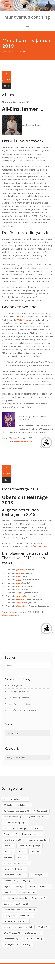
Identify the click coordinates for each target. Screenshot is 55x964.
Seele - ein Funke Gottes (16, 904)
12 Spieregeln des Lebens (16, 811)
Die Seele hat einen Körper (17, 828)
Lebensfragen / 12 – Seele (19, 704)
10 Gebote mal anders (15, 799)
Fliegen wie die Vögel (37, 840)
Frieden (8, 845)
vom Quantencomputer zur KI (18, 927)
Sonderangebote (15, 685)
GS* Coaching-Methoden (18, 698)
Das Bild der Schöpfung (15, 822)
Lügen (27, 880)
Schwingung (38, 898)
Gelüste (8, 851)
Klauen (22, 857)
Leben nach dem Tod (14, 875)
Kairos (34, 851)
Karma (8, 857)
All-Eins (8, 94)
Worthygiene (11, 944)
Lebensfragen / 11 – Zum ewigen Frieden (25, 710)
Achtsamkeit (41, 811)
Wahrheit (43, 927)
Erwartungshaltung (31, 834)
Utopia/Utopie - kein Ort (16, 921)
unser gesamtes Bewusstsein (18, 915)
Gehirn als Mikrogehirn (29, 845)
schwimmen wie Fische (15, 898)
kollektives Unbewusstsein (16, 863)
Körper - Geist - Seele (14, 869)
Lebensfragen (38, 875)
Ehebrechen (10, 834)
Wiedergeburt (34, 938)
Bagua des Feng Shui (36, 816)
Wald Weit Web (12, 933)
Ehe (38, 828)
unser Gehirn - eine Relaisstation (19, 909)
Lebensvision (11, 880)
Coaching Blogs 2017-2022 (19, 691)
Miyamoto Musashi (13, 886)
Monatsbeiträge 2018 (20, 489)
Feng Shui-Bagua (12, 840)
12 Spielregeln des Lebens (17, 805)
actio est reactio (12, 816)
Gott (22, 851)
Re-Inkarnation (27, 892)
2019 (13, 51)
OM (32, 886)
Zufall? (27, 944)
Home (5, 51)
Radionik (9, 892)
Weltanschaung (33, 933)
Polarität (45, 886)
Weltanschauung (13, 938)
